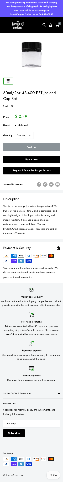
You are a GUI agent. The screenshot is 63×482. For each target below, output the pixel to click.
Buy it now (31, 159)
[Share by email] (57, 184)
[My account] (50, 25)
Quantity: (8, 135)
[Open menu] (4, 25)
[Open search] (44, 25)
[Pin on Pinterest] (45, 184)
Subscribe (14, 433)
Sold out (32, 147)
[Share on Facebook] (39, 184)
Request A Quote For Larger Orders (32, 170)
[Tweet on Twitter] (51, 184)
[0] (57, 25)
